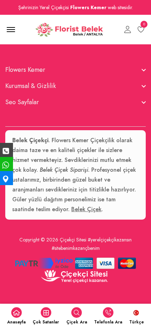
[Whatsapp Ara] (6, 164)
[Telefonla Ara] (6, 150)
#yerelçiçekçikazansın (110, 239)
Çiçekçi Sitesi (73, 239)
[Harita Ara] (6, 178)
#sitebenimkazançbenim (76, 248)
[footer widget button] (75, 69)
